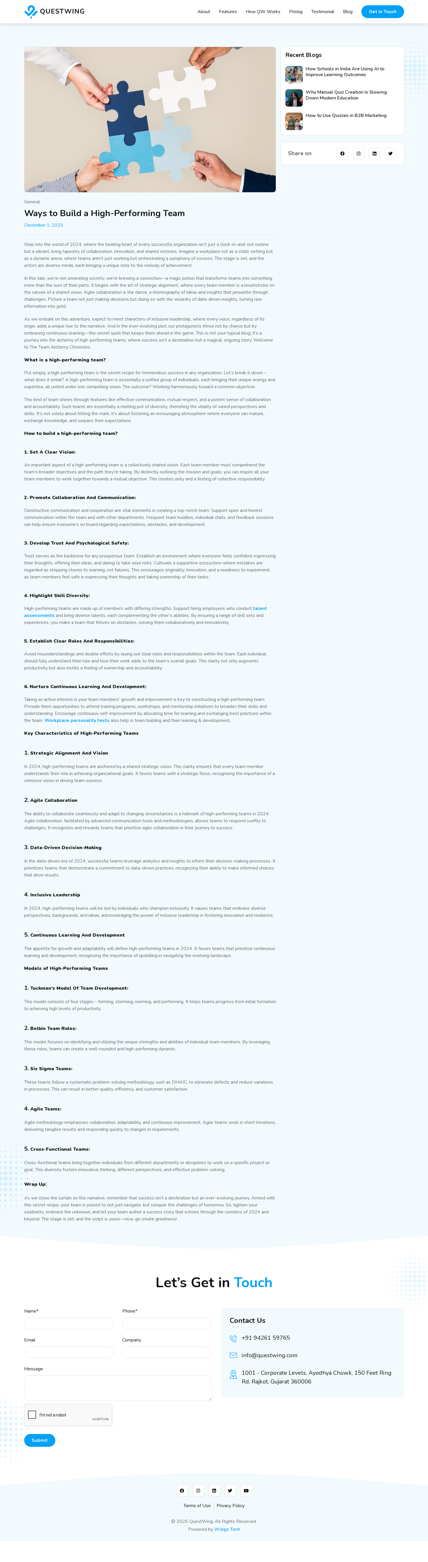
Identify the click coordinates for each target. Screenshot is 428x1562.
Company (131, 1340)
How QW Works (263, 11)
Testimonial (322, 11)
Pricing (296, 11)
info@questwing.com (270, 1355)
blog (348, 11)
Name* (31, 1311)
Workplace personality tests (77, 720)
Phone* (129, 1311)
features (228, 11)
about (203, 11)
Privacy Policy (231, 1505)
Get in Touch (383, 11)
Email (29, 1340)
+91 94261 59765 (266, 1338)
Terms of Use (197, 1505)
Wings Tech (227, 1529)
